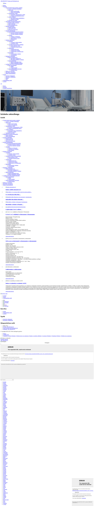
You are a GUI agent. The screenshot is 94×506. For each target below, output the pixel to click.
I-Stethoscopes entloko (15, 50)
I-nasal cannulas (14, 67)
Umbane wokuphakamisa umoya (17, 15)
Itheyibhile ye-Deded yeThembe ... (14, 204)
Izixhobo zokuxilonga (10, 40)
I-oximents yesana (14, 43)
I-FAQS (4, 81)
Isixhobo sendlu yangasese (13, 22)
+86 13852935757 (4, 340)
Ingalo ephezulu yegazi (15, 45)
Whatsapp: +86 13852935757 (9, 329)
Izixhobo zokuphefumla (10, 30)
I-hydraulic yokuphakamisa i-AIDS (18, 14)
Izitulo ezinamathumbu (12, 25)
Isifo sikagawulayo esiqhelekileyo (17, 18)
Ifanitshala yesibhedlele (10, 56)
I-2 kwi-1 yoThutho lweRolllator (14, 8)
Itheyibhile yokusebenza (10, 72)
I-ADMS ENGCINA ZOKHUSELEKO (14, 64)
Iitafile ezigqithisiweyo (12, 57)
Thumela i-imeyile (4, 339)
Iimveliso (5, 6)
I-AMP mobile (6, 334)
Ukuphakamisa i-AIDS (13, 13)
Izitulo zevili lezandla (15, 11)
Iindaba (7, 78)
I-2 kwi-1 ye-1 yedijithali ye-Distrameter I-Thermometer (20, 214)
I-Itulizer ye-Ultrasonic (15, 36)
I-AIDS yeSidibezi (12, 17)
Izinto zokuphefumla (12, 65)
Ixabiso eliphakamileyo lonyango (15, 68)
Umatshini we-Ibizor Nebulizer (9, 335)
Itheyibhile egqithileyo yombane (17, 59)
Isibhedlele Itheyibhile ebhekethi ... (15, 199)
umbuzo (7, 236)
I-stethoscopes (11, 48)
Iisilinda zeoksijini (11, 27)
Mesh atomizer (14, 38)
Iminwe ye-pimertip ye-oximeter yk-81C (16, 283)
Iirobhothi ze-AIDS (15, 19)
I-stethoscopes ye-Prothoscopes (17, 51)
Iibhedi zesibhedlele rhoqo (16, 62)
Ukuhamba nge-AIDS (12, 20)
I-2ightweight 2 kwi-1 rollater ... (14, 209)
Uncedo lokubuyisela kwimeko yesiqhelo (14, 7)
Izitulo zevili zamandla (15, 12)
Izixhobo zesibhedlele (10, 26)
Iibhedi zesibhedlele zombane (17, 63)
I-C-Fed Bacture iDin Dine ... (13, 194)
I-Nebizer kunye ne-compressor (22, 335)
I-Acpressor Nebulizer (46, 335)
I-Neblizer (10, 35)
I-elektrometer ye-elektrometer (13, 269)
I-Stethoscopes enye (15, 49)
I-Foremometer (14, 55)
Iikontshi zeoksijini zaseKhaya (17, 33)
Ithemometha (10, 52)
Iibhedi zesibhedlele (12, 60)
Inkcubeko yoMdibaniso (10, 77)
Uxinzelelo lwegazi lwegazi (16, 47)
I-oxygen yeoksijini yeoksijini (17, 34)
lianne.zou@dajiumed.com (13, 1)
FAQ (7, 79)
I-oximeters (10, 41)
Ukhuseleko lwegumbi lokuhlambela (13, 21)
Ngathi (4, 74)
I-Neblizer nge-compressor (66, 335)
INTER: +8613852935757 (8, 327)
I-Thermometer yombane (16, 53)
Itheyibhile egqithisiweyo (16, 58)
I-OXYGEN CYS (12, 28)
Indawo (4, 333)
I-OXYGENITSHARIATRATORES (15, 32)
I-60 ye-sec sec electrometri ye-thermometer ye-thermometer (21, 241)
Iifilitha (12, 66)
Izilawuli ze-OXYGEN (13, 29)
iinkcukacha (11, 236)
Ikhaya (4, 5)
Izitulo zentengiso (11, 23)
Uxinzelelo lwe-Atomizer (16, 37)
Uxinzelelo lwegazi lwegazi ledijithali (15, 44)
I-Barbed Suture (14, 70)
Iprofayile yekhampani (10, 75)
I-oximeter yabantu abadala (16, 42)
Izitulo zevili (10, 10)
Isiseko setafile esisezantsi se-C (13, 189)
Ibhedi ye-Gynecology (10, 71)
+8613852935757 (4, 1)
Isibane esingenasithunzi (10, 73)
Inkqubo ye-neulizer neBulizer (35, 335)
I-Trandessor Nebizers (55, 335)
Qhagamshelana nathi (7, 80)
